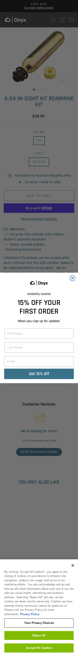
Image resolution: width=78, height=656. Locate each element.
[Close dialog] (72, 278)
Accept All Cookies (39, 647)
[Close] (73, 565)
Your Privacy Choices (39, 623)
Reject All (39, 635)
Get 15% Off (39, 374)
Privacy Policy (29, 614)
